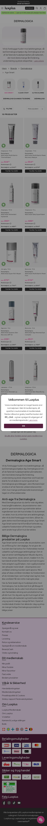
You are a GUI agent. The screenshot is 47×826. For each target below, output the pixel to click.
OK (23, 426)
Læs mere (33, 420)
